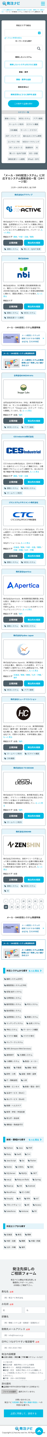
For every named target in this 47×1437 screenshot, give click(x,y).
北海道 (16, 547)
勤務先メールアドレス (13, 1329)
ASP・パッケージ (13, 136)
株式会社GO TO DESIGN (23, 767)
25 (12, 907)
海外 (21, 415)
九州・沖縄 (29, 550)
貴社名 (5, 1291)
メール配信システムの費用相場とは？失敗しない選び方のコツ (32, 363)
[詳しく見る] (43, 338)
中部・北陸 (23, 236)
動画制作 (29, 147)
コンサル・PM (13, 141)
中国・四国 (18, 550)
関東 (15, 236)
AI (37, 147)
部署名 (5, 1316)
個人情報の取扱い (31, 1402)
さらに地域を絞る (14, 37)
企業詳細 (13, 242)
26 (18, 907)
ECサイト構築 (32, 124)
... (17, 901)
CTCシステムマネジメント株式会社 (23, 502)
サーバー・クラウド (28, 130)
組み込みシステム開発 (32, 136)
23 (41, 901)
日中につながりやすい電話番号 (18, 1341)
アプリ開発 (37, 118)
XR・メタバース (15, 147)
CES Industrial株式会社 (23, 436)
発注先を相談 (34, 242)
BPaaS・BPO (33, 159)
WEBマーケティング (31, 141)
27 (23, 907)
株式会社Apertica (23, 571)
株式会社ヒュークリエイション (23, 699)
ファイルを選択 (9, 1391)
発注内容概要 (9, 1354)
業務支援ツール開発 (16, 159)
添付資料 (6, 1383)
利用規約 (15, 1402)
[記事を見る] (11, 363)
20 (23, 901)
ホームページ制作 (16, 124)
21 (29, 901)
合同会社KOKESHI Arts (23, 375)
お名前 (5, 1304)
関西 (32, 236)
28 (29, 907)
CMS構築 (13, 130)
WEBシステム (24, 118)
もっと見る (27, 410)
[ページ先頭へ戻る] (39, 1431)
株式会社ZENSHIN (23, 831)
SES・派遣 (33, 153)
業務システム (10, 118)
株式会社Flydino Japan (23, 635)
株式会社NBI (23, 258)
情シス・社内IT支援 (17, 153)
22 (35, 901)
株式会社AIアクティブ (24, 194)
